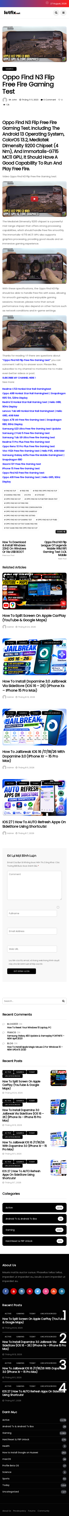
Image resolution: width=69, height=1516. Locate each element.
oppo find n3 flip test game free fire (21, 524)
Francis (11, 1032)
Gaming (9, 69)
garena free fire (13, 495)
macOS (6, 1459)
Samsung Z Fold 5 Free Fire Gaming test (26, 433)
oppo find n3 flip (13, 499)
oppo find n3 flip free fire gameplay (21, 511)
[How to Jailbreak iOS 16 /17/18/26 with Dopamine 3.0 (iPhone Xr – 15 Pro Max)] (34, 727)
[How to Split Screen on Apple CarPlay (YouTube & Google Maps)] (34, 591)
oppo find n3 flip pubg (47, 520)
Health (6, 1446)
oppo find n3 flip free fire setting (20, 515)
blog (10, 1043)
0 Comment (49, 99)
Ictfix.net (40, 495)
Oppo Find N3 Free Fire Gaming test (23, 472)
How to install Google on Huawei (20, 1452)
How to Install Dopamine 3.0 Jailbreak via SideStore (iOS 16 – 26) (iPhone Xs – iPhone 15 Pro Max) (34, 686)
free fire (25, 491)
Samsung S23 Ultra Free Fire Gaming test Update (31, 428)
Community (43, 1510)
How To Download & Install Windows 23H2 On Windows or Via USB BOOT (14, 549)
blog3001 (12, 1024)
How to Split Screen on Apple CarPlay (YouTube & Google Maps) (34, 618)
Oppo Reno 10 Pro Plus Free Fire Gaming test (28, 446)
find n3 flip (11, 491)
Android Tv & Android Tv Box (18, 1426)
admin (10, 626)
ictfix (28, 495)
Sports (5, 1478)
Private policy (19, 1510)
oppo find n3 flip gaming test (19, 520)
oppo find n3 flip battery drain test (41, 499)
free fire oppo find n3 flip (46, 491)
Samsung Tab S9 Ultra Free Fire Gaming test (28, 437)
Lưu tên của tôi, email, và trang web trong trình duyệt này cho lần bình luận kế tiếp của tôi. (34, 962)
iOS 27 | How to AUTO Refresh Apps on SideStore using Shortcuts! (34, 824)
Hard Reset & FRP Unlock (15, 1439)
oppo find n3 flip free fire (17, 503)
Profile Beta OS (10, 1465)
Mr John (13, 99)
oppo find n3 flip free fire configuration (24, 507)
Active (10, 577)
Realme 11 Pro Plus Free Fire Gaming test (26, 441)
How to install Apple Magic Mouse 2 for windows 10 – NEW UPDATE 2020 (35, 1048)
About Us (6, 1510)
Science (6, 1472)
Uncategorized (52, 577)
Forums (31, 1510)
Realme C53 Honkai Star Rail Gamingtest (26, 388)
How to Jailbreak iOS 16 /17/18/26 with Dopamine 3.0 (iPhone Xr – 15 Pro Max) (33, 756)
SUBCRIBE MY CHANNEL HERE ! (19, 377)
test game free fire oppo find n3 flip (21, 528)
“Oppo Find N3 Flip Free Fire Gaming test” (26, 360)
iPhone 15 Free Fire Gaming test (21, 468)
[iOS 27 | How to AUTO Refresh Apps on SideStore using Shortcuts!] (34, 797)
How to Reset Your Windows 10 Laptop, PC (29, 1027)
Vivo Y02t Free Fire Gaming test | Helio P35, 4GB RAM (33, 450)
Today (36, 577)
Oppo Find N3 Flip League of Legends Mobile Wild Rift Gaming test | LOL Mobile (54, 550)
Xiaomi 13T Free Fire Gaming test (21, 464)
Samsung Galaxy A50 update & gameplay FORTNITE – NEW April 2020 (35, 1037)
